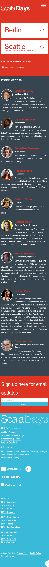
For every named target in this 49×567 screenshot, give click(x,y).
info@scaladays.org (10, 457)
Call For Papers (8, 432)
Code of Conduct (9, 442)
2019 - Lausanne (8, 502)
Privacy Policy (22, 553)
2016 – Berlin (7, 523)
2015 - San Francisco (10, 527)
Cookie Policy (35, 553)
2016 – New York (8, 520)
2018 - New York (8, 505)
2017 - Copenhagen (10, 517)
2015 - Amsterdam (9, 532)
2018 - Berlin (6, 508)
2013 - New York (8, 538)
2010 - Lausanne (8, 542)
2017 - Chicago (8, 512)
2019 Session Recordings (12, 435)
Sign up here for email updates (24, 388)
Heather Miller (23, 222)
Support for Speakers (11, 438)
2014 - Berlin (6, 535)
